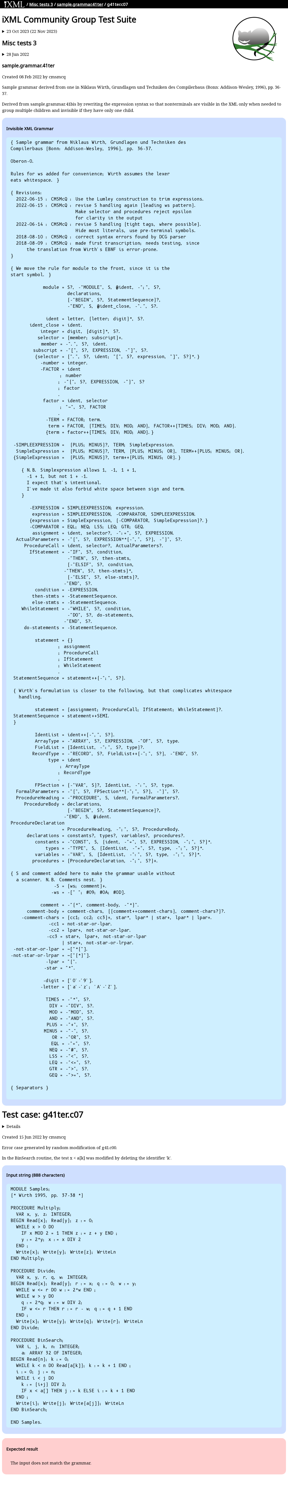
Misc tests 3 (41, 4)
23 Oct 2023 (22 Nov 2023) (32, 31)
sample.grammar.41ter (80, 4)
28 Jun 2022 (18, 54)
